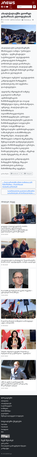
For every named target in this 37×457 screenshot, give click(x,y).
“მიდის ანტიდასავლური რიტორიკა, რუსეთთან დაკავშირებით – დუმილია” (16, 352)
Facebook (15, 173)
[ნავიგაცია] (33, 2)
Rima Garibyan (16, 20)
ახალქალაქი (6, 403)
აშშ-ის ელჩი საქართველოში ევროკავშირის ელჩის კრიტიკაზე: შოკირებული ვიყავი (14, 384)
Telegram (29, 173)
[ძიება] (34, 6)
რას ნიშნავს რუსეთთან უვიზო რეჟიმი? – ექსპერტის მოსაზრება (17, 291)
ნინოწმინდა (6, 411)
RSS (2, 432)
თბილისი (4, 401)
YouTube (4, 424)
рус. (11, 6)
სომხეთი (4, 408)
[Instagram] (4, 6)
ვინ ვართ (4, 443)
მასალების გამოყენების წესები (13, 446)
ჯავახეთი (5, 413)
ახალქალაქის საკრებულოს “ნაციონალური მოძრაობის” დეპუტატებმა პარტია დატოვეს (18, 261)
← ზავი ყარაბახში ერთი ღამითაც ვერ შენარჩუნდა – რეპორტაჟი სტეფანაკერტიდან (17, 184)
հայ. (11, 8)
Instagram (4, 429)
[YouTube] (7, 6)
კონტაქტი (5, 448)
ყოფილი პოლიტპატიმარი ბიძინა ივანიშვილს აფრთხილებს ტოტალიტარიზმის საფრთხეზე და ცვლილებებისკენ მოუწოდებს (14, 229)
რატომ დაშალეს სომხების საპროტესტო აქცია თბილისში (17, 322)
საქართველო (6, 406)
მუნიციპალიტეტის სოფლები (12, 416)
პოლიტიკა (27, 20)
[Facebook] (2, 6)
